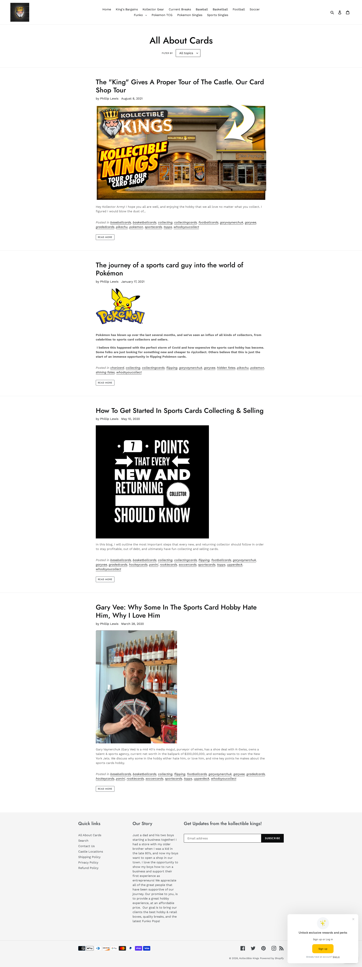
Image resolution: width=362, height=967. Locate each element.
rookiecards (168, 564)
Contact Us (86, 846)
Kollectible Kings (249, 958)
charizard (117, 368)
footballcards (208, 222)
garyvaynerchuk (231, 222)
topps (168, 227)
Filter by (167, 53)
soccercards (187, 564)
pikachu (122, 227)
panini (153, 564)
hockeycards (138, 564)
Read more (105, 237)
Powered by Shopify (272, 958)
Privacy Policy (88, 862)
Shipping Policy (89, 857)
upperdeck (234, 564)
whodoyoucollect (186, 227)
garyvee (250, 222)
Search (83, 840)
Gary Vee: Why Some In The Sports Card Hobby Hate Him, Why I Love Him (176, 611)
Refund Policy (88, 868)
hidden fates (226, 368)
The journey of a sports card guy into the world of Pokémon (169, 269)
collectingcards (185, 222)
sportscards (153, 227)
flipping (171, 368)
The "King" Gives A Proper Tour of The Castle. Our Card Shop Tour (180, 86)
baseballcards (120, 222)
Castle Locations (90, 851)
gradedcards (105, 227)
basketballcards (144, 222)
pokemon (136, 227)
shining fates (105, 372)
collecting (165, 222)
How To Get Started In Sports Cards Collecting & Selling (180, 410)
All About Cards (89, 835)
